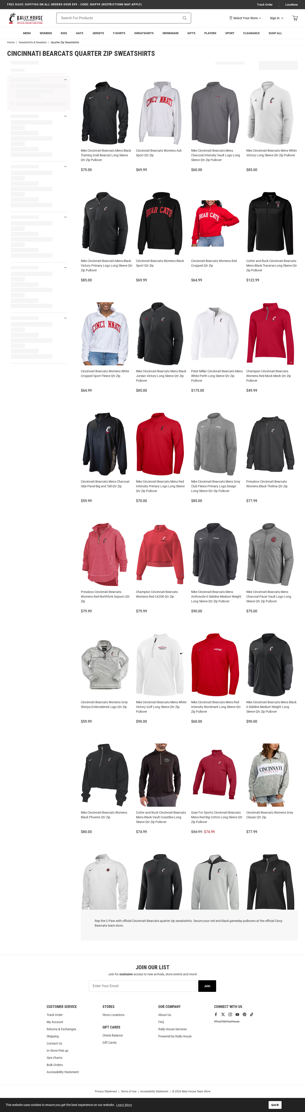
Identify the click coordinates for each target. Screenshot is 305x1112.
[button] (245, 18)
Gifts (191, 33)
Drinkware (171, 33)
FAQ (161, 1022)
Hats (79, 33)
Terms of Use (128, 1091)
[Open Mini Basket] (295, 18)
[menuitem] (210, 33)
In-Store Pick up (57, 1050)
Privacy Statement (106, 1091)
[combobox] (111, 18)
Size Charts (54, 1058)
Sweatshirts (144, 33)
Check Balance (112, 1035)
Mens (27, 33)
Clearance (251, 33)
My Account (55, 1022)
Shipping (53, 1036)
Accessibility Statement (63, 1072)
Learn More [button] (124, 1105)
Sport (229, 33)
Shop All (275, 33)
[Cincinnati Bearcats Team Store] (26, 18)
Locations (291, 4)
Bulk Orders (55, 1065)
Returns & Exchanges (61, 1029)
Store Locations (113, 1015)
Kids (64, 33)
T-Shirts (119, 33)
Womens (46, 33)
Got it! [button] (275, 1105)
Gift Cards (109, 1042)
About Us (164, 1015)
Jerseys (98, 33)
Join (207, 986)
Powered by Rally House (175, 1036)
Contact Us (54, 1043)
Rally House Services (172, 1029)
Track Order (265, 4)
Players (210, 33)
